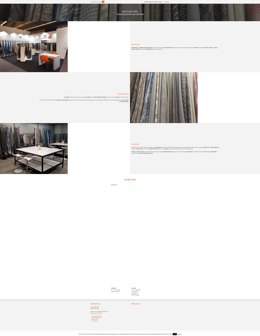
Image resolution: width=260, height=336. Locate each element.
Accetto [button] (174, 334)
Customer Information (97, 316)
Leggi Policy (179, 334)
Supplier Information (96, 318)
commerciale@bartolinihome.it (101, 311)
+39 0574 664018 (98, 313)
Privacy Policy (95, 319)
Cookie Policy (95, 321)
